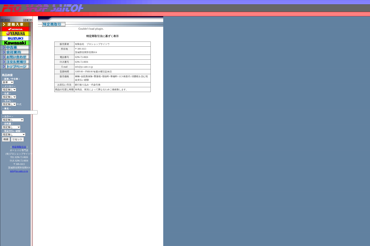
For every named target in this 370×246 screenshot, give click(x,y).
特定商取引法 (19, 147)
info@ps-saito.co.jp (19, 171)
